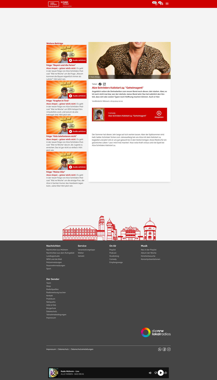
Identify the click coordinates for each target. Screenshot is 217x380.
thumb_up (165, 372)
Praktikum (50, 299)
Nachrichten (53, 245)
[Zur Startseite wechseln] (53, 4)
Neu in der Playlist (148, 250)
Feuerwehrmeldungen (55, 265)
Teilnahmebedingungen (56, 315)
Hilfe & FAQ (51, 305)
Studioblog (114, 256)
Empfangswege (116, 262)
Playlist (112, 250)
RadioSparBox (52, 289)
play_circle (160, 372)
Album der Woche (148, 253)
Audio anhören (77, 60)
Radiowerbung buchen (56, 292)
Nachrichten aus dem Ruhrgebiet (60, 253)
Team (48, 283)
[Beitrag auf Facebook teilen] (100, 84)
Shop (48, 286)
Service (82, 245)
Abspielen (159, 114)
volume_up (150, 372)
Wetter (81, 253)
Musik (144, 245)
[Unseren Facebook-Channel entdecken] (164, 349)
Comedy (113, 259)
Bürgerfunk (51, 308)
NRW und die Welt (54, 259)
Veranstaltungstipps (86, 250)
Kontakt (49, 296)
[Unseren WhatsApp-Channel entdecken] (160, 349)
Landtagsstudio (53, 256)
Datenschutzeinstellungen (82, 349)
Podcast (112, 253)
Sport (48, 269)
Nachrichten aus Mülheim (57, 250)
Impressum (51, 318)
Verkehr (81, 256)
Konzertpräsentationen (150, 259)
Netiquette (50, 302)
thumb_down (155, 372)
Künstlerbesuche (148, 256)
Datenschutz (51, 311)
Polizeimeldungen (54, 262)
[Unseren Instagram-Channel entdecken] (169, 349)
